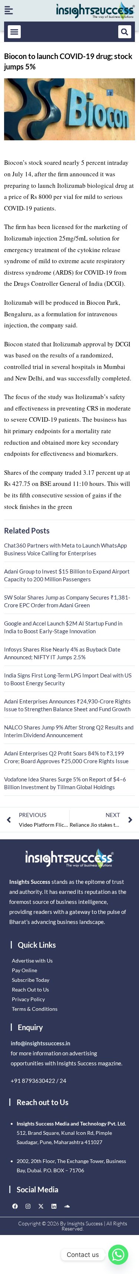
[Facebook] (14, 1206)
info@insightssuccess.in (40, 1043)
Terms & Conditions (34, 1009)
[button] (14, 31)
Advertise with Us (32, 960)
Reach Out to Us (30, 989)
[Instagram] (27, 1206)
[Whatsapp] (118, 1255)
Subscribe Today (30, 980)
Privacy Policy (28, 999)
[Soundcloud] (66, 1206)
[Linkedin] (53, 1206)
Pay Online (24, 970)
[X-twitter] (40, 1206)
